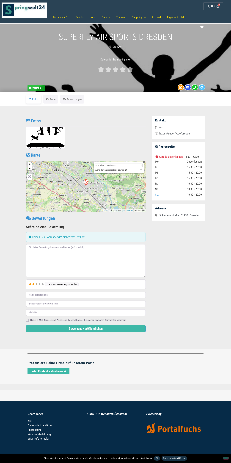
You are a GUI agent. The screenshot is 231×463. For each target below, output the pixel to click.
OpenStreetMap (127, 210)
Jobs (93, 17)
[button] (36, 88)
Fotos (36, 120)
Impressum (34, 429)
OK (157, 458)
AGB (30, 421)
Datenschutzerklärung (40, 425)
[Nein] (226, 458)
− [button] (29, 168)
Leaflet (106, 210)
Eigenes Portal (175, 17)
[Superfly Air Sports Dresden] (86, 182)
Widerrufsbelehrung (39, 434)
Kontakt (156, 17)
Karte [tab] (53, 99)
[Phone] (195, 87)
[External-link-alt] (181, 87)
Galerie (106, 17)
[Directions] (202, 87)
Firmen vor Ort (61, 17)
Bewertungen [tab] (74, 99)
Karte (35, 155)
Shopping (137, 17)
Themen (121, 17)
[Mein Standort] (126, 170)
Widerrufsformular (38, 438)
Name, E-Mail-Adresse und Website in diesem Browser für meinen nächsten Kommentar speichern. (78, 320)
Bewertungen (43, 218)
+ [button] (29, 164)
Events (80, 17)
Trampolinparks (122, 59)
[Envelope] (188, 87)
